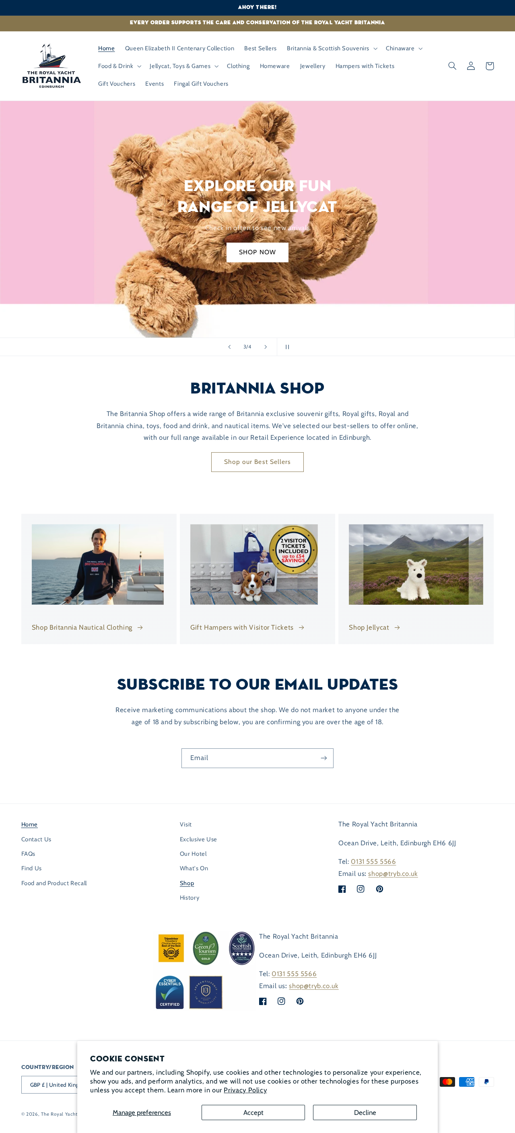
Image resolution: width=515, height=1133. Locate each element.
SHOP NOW (257, 252)
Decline (365, 1112)
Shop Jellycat (369, 627)
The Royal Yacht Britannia (70, 1114)
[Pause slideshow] (286, 347)
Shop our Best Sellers (257, 462)
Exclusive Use (198, 839)
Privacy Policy (245, 1090)
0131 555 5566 (373, 861)
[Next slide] (265, 347)
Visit (186, 824)
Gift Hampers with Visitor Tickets (242, 627)
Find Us (31, 868)
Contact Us (36, 839)
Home (29, 824)
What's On (194, 868)
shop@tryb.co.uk (393, 873)
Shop (187, 883)
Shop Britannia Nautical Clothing (82, 627)
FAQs (28, 853)
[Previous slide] (229, 347)
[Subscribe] (324, 758)
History (189, 897)
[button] (331, 48)
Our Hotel (193, 853)
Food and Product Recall (54, 883)
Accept (253, 1112)
